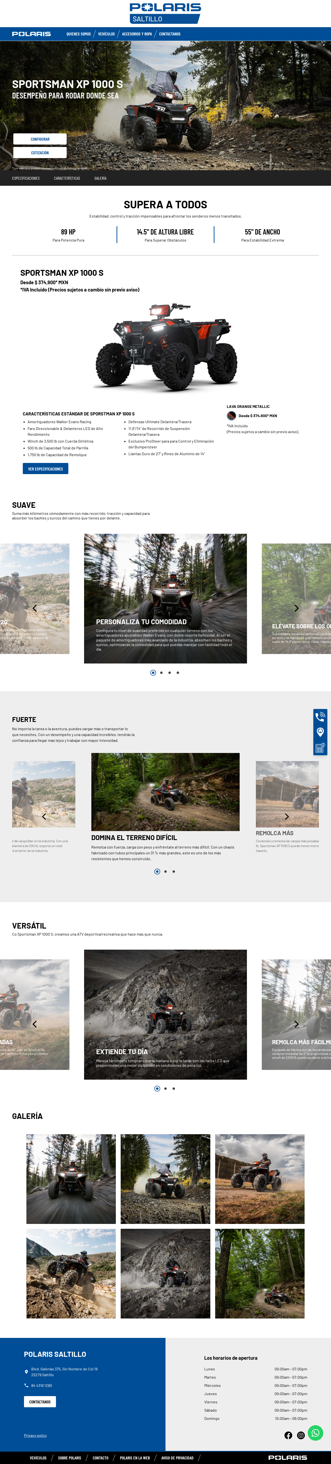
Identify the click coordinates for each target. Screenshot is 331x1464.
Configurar (40, 139)
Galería (100, 178)
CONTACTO (100, 1457)
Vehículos (106, 33)
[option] (165, 599)
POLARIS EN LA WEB (135, 1457)
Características (67, 178)
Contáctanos (170, 33)
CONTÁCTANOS (40, 1401)
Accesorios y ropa (137, 33)
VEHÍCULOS (38, 1457)
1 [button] (153, 673)
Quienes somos (79, 33)
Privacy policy (35, 1435)
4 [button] (178, 673)
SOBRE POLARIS (69, 1457)
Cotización (40, 152)
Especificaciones (25, 178)
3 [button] (170, 673)
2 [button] (161, 673)
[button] (35, 608)
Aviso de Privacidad (177, 1457)
